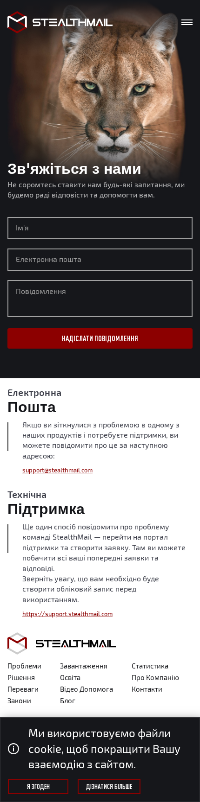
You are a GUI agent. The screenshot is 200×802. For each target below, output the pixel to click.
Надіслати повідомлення (100, 338)
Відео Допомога (86, 689)
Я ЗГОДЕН (38, 786)
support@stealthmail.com (57, 470)
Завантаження (83, 666)
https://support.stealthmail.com (67, 613)
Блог (67, 700)
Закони (19, 700)
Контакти (147, 689)
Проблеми (24, 666)
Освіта (70, 677)
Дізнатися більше (109, 786)
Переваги (23, 689)
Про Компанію (155, 677)
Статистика (150, 666)
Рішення (21, 677)
